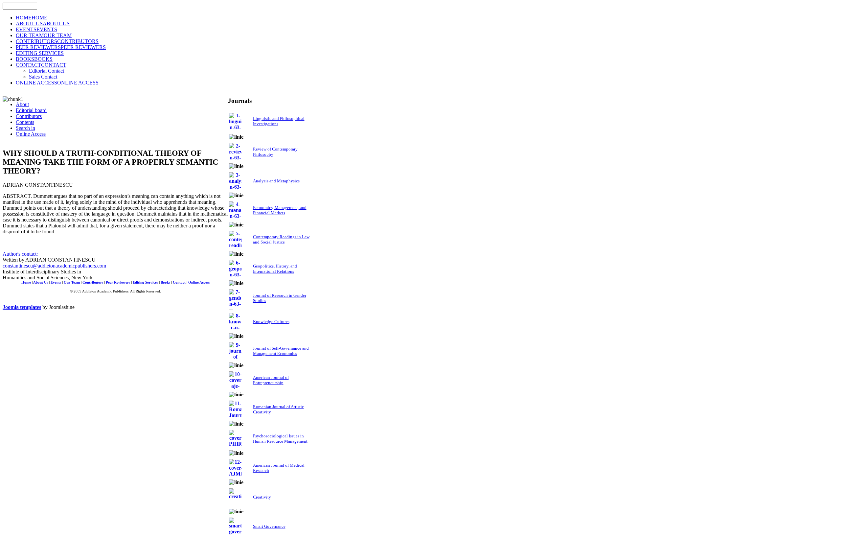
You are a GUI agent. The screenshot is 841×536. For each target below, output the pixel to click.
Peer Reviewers (118, 282)
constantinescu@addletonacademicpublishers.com (54, 265)
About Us (40, 282)
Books (165, 282)
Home (26, 282)
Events (56, 282)
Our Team (72, 282)
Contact (179, 282)
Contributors (92, 282)
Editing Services (145, 282)
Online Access (199, 282)
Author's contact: (20, 254)
